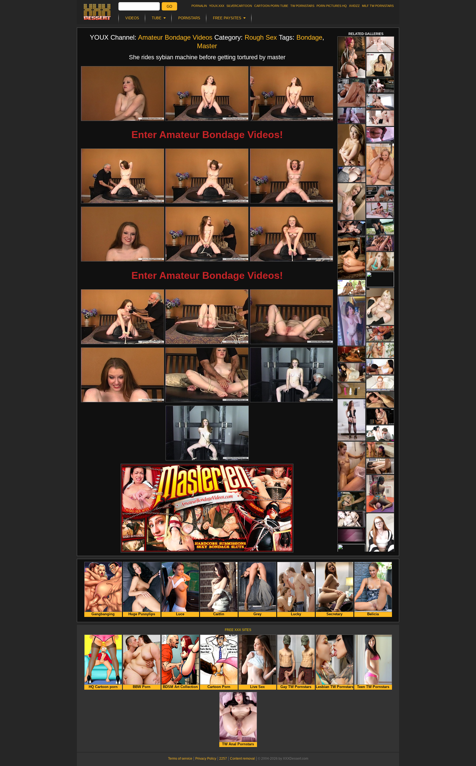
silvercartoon (239, 5)
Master (207, 46)
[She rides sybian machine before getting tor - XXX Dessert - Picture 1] (122, 93)
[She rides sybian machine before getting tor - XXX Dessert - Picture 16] (207, 433)
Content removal (242, 758)
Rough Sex (261, 37)
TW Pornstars (302, 5)
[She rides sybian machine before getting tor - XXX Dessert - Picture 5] (206, 176)
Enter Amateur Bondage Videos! (207, 134)
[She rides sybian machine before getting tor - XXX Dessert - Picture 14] (206, 374)
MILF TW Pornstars (378, 5)
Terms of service (180, 758)
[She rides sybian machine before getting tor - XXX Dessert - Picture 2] (206, 93)
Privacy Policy (205, 758)
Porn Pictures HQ (332, 5)
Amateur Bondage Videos (175, 37)
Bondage (309, 37)
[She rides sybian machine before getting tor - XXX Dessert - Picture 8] (206, 234)
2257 (223, 758)
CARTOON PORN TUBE (271, 5)
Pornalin (199, 5)
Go (169, 6)
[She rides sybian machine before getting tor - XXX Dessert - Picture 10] (122, 316)
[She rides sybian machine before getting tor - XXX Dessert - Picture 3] (291, 93)
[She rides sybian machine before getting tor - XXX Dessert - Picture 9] (291, 234)
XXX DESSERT (97, 12)
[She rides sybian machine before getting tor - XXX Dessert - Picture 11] (206, 316)
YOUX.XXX (216, 5)
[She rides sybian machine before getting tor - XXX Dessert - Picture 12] (291, 316)
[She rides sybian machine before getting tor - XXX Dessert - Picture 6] (291, 176)
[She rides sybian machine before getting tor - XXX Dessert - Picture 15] (291, 374)
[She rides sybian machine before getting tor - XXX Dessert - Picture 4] (122, 176)
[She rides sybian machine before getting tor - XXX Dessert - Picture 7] (122, 234)
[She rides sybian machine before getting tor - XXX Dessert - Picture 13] (122, 374)
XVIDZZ (354, 5)
